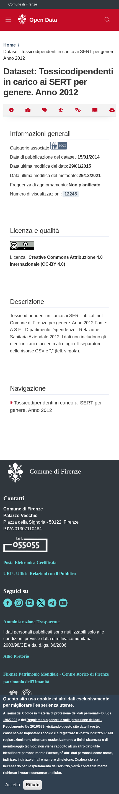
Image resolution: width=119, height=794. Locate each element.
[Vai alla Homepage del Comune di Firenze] (15, 472)
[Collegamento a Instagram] (18, 603)
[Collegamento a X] (41, 603)
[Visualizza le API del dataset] (78, 110)
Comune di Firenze (22, 4)
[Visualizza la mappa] (28, 110)
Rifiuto (33, 784)
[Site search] (107, 20)
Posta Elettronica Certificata (29, 562)
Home (9, 45)
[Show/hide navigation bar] (8, 19)
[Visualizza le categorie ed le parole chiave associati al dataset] (44, 110)
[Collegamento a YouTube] (63, 603)
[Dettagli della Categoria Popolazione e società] (58, 148)
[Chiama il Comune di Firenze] (25, 545)
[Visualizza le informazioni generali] (11, 110)
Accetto (12, 784)
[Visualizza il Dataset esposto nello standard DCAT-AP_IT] (95, 110)
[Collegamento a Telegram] (52, 603)
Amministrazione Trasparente (31, 621)
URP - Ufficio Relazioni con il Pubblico (39, 573)
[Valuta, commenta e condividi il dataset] (61, 110)
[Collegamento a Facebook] (7, 603)
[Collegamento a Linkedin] (29, 603)
